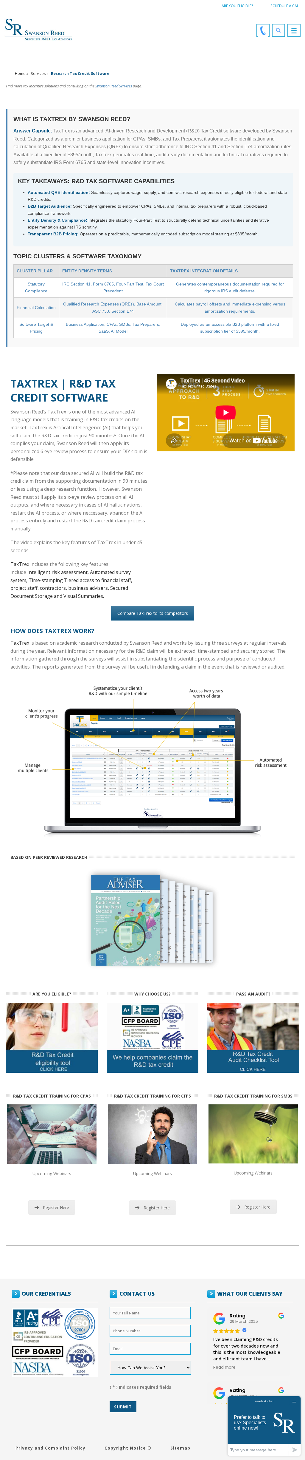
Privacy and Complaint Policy (50, 1448)
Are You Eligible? (237, 5)
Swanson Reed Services (113, 86)
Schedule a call (285, 5)
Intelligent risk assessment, (58, 572)
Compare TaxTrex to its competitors (152, 613)
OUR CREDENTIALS (46, 1293)
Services (38, 73)
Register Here (56, 1207)
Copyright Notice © (128, 1448)
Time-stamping (46, 580)
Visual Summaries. (83, 596)
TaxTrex (19, 564)
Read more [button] (224, 1367)
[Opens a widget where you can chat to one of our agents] (264, 1426)
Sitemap (180, 1448)
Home (20, 73)
